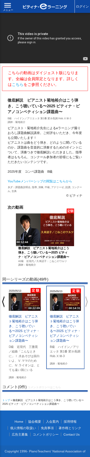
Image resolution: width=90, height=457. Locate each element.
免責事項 (47, 428)
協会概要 (34, 421)
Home (19, 421)
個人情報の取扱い (23, 428)
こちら (18, 84)
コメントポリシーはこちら (44, 387)
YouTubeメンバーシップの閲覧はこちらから (40, 181)
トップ (6, 400)
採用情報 (70, 421)
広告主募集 (20, 434)
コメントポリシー (46, 434)
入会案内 (52, 421)
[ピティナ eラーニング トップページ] (45, 7)
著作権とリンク (70, 428)
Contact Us (71, 434)
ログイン (82, 6)
